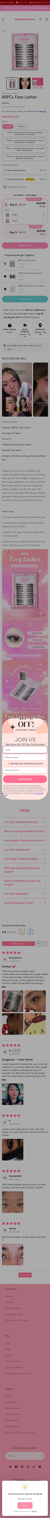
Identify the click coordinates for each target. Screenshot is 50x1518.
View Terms (39, 793)
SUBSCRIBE (25, 779)
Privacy (5, 795)
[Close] (45, 721)
